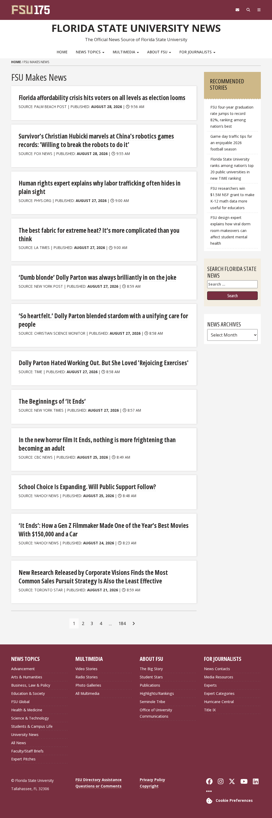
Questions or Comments (98, 786)
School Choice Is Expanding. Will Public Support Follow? (87, 486)
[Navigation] (259, 9)
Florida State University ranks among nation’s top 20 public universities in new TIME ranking (232, 169)
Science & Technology (30, 718)
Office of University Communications (156, 713)
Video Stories (86, 668)
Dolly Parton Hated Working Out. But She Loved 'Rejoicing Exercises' (104, 362)
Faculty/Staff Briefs (27, 751)
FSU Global (20, 701)
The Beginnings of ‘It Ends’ (52, 401)
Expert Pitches (23, 758)
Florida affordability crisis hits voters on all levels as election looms (102, 97)
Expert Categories (219, 693)
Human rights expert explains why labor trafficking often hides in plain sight (100, 187)
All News (18, 742)
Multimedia (124, 51)
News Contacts (217, 668)
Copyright (149, 786)
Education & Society (28, 693)
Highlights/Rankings (157, 693)
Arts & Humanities (26, 676)
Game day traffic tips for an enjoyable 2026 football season (231, 143)
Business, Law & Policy (30, 685)
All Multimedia (87, 693)
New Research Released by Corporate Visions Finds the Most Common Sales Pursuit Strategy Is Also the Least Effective (93, 576)
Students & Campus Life (32, 726)
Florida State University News (136, 28)
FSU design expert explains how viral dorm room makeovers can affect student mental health (230, 230)
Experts (210, 685)
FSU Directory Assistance (98, 779)
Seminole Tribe (152, 701)
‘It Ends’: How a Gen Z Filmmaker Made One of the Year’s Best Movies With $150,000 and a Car (104, 529)
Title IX (210, 709)
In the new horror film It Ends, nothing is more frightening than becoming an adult (97, 444)
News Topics (89, 51)
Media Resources (218, 676)
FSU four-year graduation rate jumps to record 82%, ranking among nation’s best (231, 117)
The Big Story (151, 668)
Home (62, 51)
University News (25, 734)
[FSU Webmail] (237, 9)
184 (122, 623)
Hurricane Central (219, 701)
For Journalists (196, 51)
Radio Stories (86, 676)
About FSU (157, 51)
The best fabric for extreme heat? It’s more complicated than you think (99, 234)
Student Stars (151, 676)
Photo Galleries (88, 685)
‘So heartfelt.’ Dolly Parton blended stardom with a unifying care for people (103, 320)
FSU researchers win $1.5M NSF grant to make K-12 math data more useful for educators (232, 198)
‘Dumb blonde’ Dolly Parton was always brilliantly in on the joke (97, 277)
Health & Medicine (26, 709)
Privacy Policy (152, 779)
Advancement (23, 668)
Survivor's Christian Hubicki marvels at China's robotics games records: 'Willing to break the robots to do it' (96, 140)
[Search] (248, 9)
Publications (150, 685)
